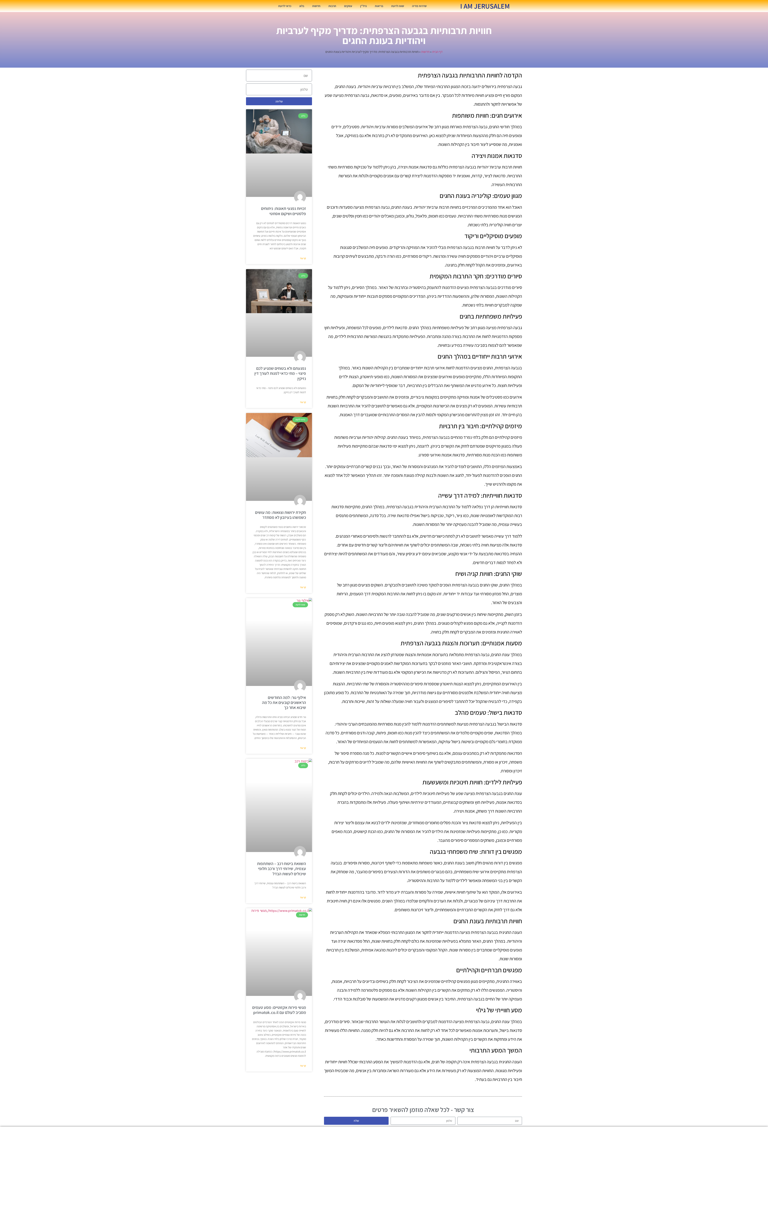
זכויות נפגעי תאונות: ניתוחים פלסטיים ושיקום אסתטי (283, 211)
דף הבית (437, 52)
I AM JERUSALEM (485, 6)
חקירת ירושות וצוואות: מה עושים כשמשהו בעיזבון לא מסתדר (280, 515)
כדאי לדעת (284, 6)
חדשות (316, 6)
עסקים (348, 6)
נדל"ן (363, 6)
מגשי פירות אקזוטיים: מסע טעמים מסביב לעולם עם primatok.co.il (279, 1010)
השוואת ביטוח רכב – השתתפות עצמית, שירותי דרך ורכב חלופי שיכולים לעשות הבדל (281, 868)
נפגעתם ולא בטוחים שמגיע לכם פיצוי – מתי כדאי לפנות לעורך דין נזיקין (280, 373)
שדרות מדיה (419, 6)
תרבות (332, 6)
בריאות (379, 6)
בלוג (301, 6)
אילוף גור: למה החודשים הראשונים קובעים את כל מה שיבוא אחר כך (284, 702)
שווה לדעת (397, 6)
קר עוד (303, 258)
